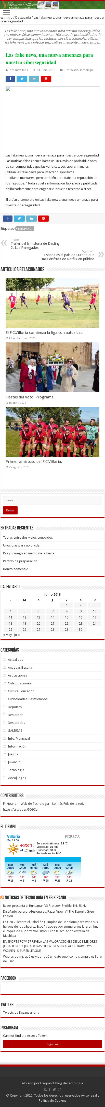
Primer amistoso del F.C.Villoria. (34, 461)
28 (52, 629)
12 (24, 617)
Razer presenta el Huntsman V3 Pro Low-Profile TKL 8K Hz (44, 906)
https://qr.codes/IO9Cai (20, 809)
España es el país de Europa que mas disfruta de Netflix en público (68, 255)
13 (38, 617)
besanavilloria (19, 70)
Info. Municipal (19, 738)
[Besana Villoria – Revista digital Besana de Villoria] (52, 5)
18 (10, 623)
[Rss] (45, 1089)
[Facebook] (49, 1089)
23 (80, 623)
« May (7, 635)
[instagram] (60, 1089)
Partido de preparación (20, 561)
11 (10, 617)
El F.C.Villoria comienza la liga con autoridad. (45, 332)
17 (94, 617)
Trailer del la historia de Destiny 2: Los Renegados (35, 244)
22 (66, 623)
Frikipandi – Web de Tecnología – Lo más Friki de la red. (43, 804)
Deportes (15, 707)
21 (52, 623)
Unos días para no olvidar (22, 545)
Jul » (17, 635)
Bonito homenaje (15, 569)
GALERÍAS (15, 730)
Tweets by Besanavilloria (21, 1012)
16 (80, 617)
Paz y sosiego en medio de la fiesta (28, 553)
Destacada (23, 17)
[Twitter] (54, 1089)
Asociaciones (17, 675)
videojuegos (17, 778)
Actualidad (15, 660)
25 (10, 629)
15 (66, 617)
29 (66, 629)
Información (17, 746)
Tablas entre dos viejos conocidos (28, 537)
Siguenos (52, 1044)
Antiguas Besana (20, 667)
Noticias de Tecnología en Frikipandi (35, 897)
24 (94, 623)
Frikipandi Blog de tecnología (61, 1083)
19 (24, 623)
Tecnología (87, 70)
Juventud (14, 762)
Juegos (13, 754)
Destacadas (16, 723)
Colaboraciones (19, 683)
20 (38, 623)
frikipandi (25, 229)
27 (38, 629)
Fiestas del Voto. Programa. (30, 397)
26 (24, 629)
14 (52, 617)
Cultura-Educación (21, 691)
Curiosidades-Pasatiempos (27, 699)
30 (80, 629)
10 (94, 611)
